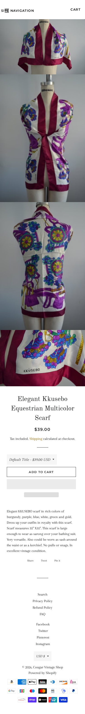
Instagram (43, 644)
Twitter (43, 631)
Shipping (35, 439)
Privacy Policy (43, 601)
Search (42, 594)
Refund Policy (42, 608)
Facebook (43, 624)
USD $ (40, 656)
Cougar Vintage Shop (48, 667)
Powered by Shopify (43, 673)
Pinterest (43, 637)
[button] (41, 484)
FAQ (42, 614)
